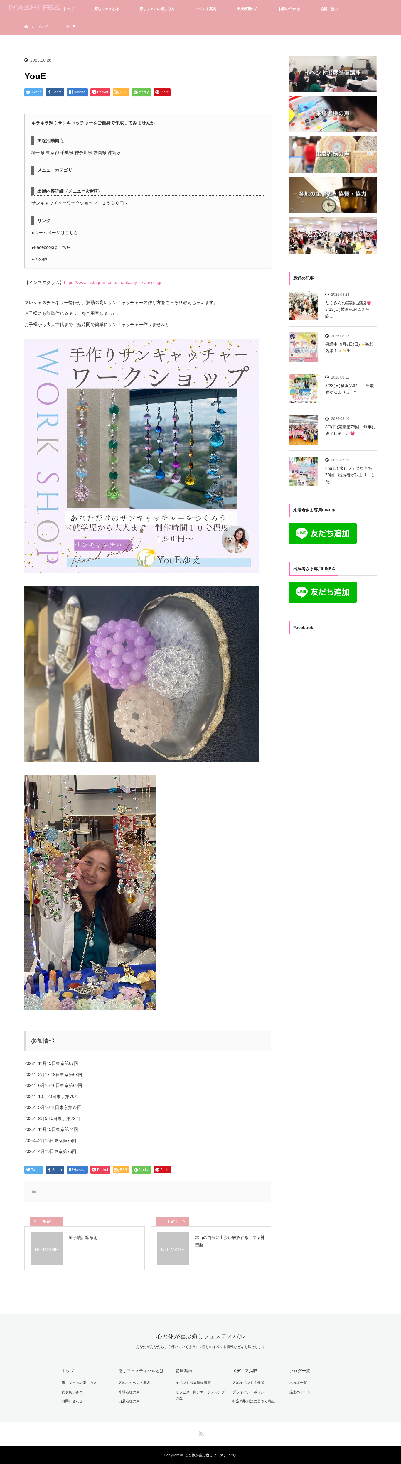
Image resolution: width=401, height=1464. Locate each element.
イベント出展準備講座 (193, 1383)
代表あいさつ (72, 1392)
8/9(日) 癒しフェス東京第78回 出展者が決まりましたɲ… (350, 475)
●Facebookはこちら (51, 247)
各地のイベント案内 (134, 1383)
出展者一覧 (298, 1383)
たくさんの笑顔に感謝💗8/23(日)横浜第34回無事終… (348, 309)
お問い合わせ (289, 9)
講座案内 (184, 1370)
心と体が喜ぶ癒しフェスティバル (200, 1336)
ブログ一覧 (299, 1370)
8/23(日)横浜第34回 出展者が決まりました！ (349, 388)
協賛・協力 (329, 9)
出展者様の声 (129, 1401)
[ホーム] (26, 20)
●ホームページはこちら (54, 232)
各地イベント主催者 (248, 1383)
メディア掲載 (244, 1370)
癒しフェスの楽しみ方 (157, 9)
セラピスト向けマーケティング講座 (200, 1395)
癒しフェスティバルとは (141, 1370)
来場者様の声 (129, 1392)
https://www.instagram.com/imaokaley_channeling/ (112, 282)
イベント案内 (205, 9)
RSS (200, 1432)
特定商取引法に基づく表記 (253, 1401)
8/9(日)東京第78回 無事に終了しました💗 (350, 430)
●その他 (39, 258)
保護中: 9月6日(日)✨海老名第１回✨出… (349, 347)
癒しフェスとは (106, 9)
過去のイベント (301, 1392)
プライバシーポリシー (250, 1392)
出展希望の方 (247, 9)
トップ (68, 9)
